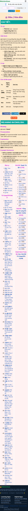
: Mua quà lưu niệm (8, 424)
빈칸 (6, 281)
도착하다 (7, 374)
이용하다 (7, 241)
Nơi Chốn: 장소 (23, 197)
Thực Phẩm (22, 204)
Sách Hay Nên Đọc (5, 502)
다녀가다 (7, 475)
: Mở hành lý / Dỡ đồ (8, 391)
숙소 (6, 248)
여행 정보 (7, 480)
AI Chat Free (17, 500)
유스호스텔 (8, 259)
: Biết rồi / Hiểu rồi (8, 464)
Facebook (7, 113)
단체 (6, 348)
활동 (6, 377)
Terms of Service (14, 509)
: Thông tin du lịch (8, 482)
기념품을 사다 (8, 423)
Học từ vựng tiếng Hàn (6, 500)
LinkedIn (15, 113)
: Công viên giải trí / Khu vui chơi (9, 419)
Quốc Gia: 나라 (23, 200)
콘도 (6, 400)
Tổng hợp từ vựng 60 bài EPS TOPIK (21, 211)
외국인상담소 (8, 433)
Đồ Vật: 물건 (22, 180)
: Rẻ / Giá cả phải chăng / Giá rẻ (9, 344)
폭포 (6, 168)
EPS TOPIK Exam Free (5, 498)
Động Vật (21, 187)
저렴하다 (7, 342)
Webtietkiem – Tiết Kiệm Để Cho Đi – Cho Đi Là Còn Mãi (15, 505)
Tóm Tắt (18, 10)
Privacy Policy (7, 509)
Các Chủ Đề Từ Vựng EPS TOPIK (21, 256)
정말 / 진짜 (8, 457)
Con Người (21, 170)
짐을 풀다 (7, 390)
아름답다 (7, 254)
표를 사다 (7, 381)
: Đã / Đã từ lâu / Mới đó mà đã (9, 396)
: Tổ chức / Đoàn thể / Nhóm (9, 349)
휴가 (6, 472)
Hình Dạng (21, 189)
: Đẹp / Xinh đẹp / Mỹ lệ (8, 255)
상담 (6, 384)
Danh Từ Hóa (22, 174)
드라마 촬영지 (8, 306)
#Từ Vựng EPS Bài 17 (16, 14)
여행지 (6, 231)
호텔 (6, 213)
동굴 (6, 179)
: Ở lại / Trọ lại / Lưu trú (8, 227)
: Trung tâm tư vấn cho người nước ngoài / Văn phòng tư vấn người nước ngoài (9, 438)
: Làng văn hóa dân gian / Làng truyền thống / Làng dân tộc (9, 360)
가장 (6, 269)
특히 (6, 209)
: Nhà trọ (9, 290)
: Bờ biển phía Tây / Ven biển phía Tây (9, 173)
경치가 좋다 (8, 217)
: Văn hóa (9, 188)
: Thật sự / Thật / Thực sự (9, 459)
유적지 (6, 185)
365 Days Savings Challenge (21, 498)
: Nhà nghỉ (9, 292)
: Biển (8, 177)
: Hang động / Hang (8, 180)
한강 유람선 (8, 322)
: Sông (7, 183)
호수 (6, 190)
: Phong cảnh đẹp (8, 218)
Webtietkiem (5, 1)
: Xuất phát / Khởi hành (9, 429)
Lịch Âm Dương (18, 502)
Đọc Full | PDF (11, 10)
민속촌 (6, 356)
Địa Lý (20, 178)
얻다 (6, 410)
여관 (6, 292)
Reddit (15, 118)
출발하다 (7, 428)
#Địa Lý (9, 14)
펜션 (6, 201)
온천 (6, 238)
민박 (6, 290)
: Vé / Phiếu (9, 207)
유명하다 (7, 303)
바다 (6, 177)
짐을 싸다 (7, 445)
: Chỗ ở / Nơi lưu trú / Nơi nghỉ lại (8, 250)
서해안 (6, 172)
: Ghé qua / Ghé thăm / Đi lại (8, 477)
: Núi (7, 192)
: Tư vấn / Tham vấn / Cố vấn (9, 386)
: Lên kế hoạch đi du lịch (8, 339)
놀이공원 (7, 417)
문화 (6, 188)
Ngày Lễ (21, 191)
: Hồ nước (9, 190)
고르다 (6, 353)
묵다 (6, 226)
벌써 (6, 395)
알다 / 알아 (8, 463)
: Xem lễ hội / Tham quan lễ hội (9, 332)
